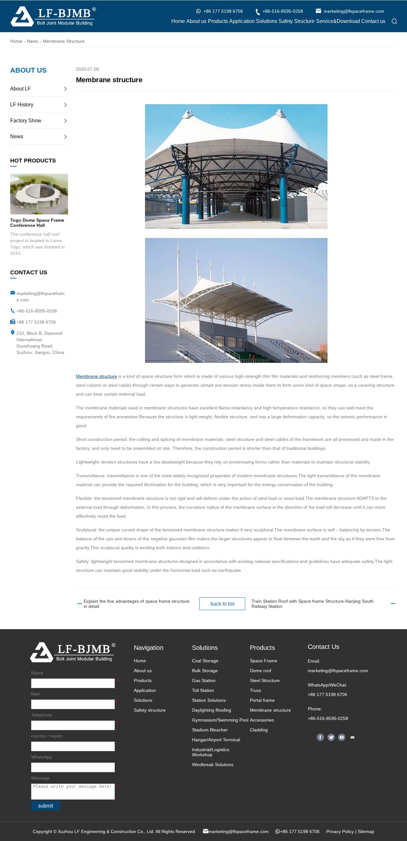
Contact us (373, 21)
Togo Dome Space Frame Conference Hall (37, 223)
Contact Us (323, 646)
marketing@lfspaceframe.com (338, 670)
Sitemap (366, 831)
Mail (35, 693)
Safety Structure (296, 21)
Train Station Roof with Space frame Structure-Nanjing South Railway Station (313, 604)
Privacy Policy (340, 831)
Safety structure (150, 710)
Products (218, 21)
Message (40, 777)
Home (178, 21)
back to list (222, 604)
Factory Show (25, 120)
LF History (21, 104)
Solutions (266, 21)
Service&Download (338, 21)
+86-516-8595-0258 (37, 310)
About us (196, 21)
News (32, 41)
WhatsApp (41, 756)
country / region (47, 735)
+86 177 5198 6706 (327, 694)
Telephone (41, 714)
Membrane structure (64, 41)
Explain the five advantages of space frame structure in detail (137, 604)
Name (37, 672)
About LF (20, 88)
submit (45, 806)
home (16, 41)
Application (242, 21)
